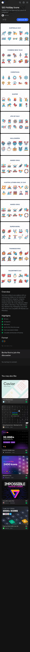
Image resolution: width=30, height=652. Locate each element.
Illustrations (12, 502)
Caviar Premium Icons (8, 399)
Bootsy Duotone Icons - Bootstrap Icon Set (12, 425)
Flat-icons (6, 15)
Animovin (7, 502)
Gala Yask (7, 427)
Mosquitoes (7, 477)
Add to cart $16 (22, 19)
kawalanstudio (8, 452)
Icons (9, 401)
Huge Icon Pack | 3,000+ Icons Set (10, 526)
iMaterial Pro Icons (7, 475)
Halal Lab (7, 528)
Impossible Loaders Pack (8, 501)
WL (5, 401)
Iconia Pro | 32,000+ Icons (9, 450)
